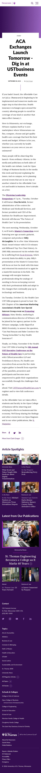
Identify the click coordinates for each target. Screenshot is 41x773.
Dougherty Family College (10, 722)
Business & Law (7, 641)
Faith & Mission (7, 649)
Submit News (6, 742)
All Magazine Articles (9, 677)
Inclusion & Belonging (9, 645)
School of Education (8, 710)
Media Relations (7, 745)
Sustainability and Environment (12, 665)
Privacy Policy (6, 759)
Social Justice (6, 661)
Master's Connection (24, 231)
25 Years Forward (9, 588)
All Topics (5, 681)
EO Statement (6, 754)
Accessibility (5, 756)
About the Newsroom (8, 740)
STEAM (4, 657)
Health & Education (8, 653)
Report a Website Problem (10, 751)
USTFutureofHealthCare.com (26, 388)
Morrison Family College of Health (13, 718)
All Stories (5, 686)
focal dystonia (26, 255)
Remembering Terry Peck (29, 472)
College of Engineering (9, 706)
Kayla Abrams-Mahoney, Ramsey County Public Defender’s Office (30, 502)
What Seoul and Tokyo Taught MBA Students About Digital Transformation (9, 474)
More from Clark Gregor (11, 438)
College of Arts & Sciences (10, 696)
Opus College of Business (13, 701)
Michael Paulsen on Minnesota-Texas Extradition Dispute (10, 501)
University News (7, 673)
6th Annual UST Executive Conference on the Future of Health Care (20, 350)
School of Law (6, 714)
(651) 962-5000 (7, 613)
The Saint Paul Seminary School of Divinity (16, 726)
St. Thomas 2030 (7, 669)
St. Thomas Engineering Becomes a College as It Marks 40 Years (20, 560)
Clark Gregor (29, 81)
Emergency (5, 762)
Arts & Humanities (8, 633)
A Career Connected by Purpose (29, 588)
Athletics (5, 637)
